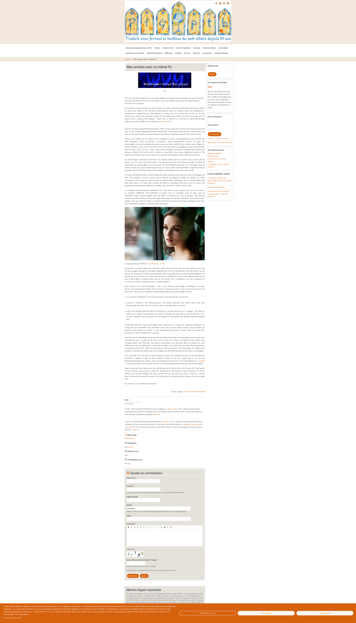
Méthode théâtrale (215, 153)
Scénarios (196, 48)
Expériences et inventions (135, 53)
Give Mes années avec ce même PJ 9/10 (139, 402)
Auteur (129, 505)
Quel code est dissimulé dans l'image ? (142, 560)
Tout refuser (266, 613)
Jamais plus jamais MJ (216, 187)
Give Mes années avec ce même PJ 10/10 (140, 402)
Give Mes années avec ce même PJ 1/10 (127, 402)
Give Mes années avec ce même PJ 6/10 (134, 402)
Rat (127, 455)
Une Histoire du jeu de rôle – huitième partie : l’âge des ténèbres (219, 194)
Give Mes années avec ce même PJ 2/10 (128, 402)
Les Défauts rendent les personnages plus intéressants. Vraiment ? (220, 180)
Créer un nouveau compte (218, 138)
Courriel (130, 486)
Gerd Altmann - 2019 (156, 264)
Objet (129, 516)
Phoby (128, 463)
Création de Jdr (168, 48)
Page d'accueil (132, 497)
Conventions (207, 53)
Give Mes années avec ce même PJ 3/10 (130, 402)
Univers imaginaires (183, 48)
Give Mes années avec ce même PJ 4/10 (131, 402)
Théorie (157, 48)
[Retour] (156, 414)
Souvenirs (196, 53)
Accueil (127, 59)
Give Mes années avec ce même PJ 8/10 (137, 402)
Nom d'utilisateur (214, 116)
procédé (201, 361)
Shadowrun (130, 438)
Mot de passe (213, 125)
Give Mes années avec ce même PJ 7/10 (136, 402)
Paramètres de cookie (207, 613)
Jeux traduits (223, 48)
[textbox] (165, 537)
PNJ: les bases (213, 156)
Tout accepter (325, 613)
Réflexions (169, 53)
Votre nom (131, 478)
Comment (130, 524)
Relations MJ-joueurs (154, 53)
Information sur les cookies (12, 618)
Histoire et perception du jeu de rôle (139, 48)
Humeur (187, 53)
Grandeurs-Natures (221, 53)
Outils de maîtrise (209, 48)
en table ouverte (171, 409)
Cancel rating (125, 402)
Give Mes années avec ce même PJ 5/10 (133, 402)
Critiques (178, 53)
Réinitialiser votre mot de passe (220, 142)
